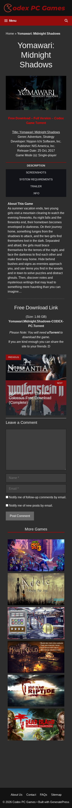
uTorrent (53, 332)
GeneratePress (59, 802)
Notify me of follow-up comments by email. (37, 497)
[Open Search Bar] (66, 21)
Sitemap (56, 794)
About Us (16, 794)
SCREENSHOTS (36, 172)
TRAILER (36, 186)
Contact (31, 794)
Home (10, 33)
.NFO (36, 193)
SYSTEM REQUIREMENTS (36, 179)
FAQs (43, 794)
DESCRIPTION (36, 165)
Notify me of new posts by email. (31, 505)
